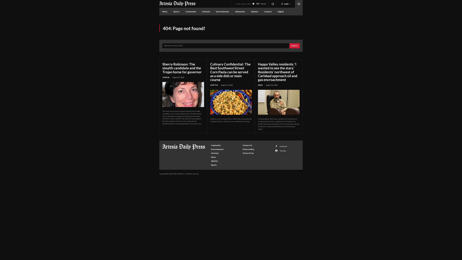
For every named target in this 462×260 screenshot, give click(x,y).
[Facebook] (276, 146)
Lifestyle (214, 85)
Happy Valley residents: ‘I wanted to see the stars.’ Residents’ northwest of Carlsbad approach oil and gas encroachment (277, 72)
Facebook (283, 146)
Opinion (165, 77)
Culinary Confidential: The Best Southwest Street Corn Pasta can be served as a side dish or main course (230, 72)
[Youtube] (276, 151)
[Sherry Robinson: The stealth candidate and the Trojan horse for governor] (183, 94)
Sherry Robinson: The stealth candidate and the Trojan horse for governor (182, 68)
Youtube (283, 151)
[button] (273, 4)
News (260, 85)
